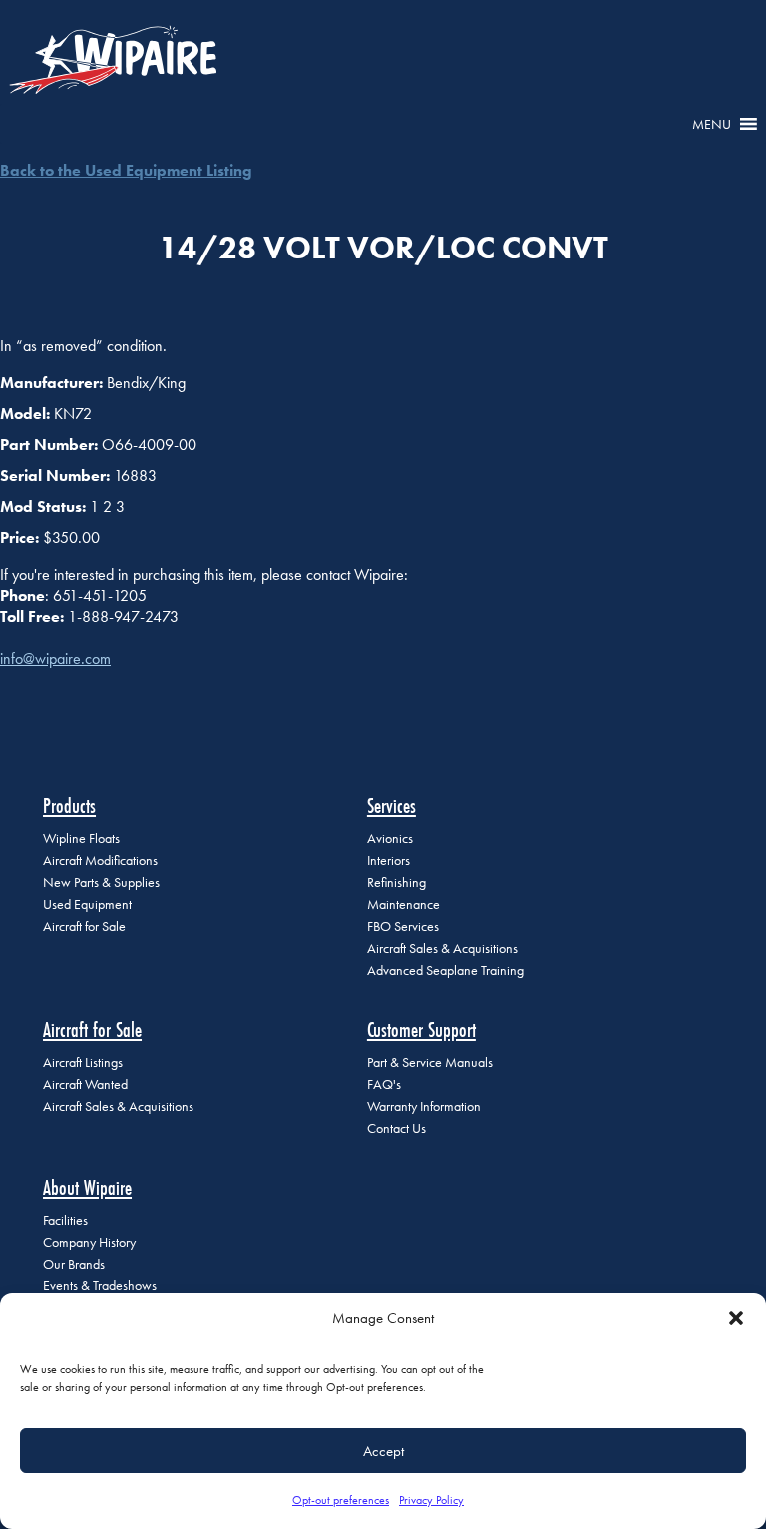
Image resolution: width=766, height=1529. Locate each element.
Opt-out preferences (340, 1500)
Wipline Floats (81, 838)
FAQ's (384, 1084)
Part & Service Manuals (430, 1062)
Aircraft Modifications (100, 860)
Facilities (65, 1220)
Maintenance (403, 904)
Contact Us (396, 1128)
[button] (736, 1318)
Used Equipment (87, 904)
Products (69, 805)
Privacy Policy (431, 1500)
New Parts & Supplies (101, 882)
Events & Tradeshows (100, 1285)
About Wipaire (87, 1187)
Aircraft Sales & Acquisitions (442, 948)
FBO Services (403, 926)
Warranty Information (424, 1106)
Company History (89, 1242)
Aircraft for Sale (84, 926)
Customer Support (421, 1029)
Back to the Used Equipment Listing (126, 170)
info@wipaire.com (55, 658)
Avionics (390, 838)
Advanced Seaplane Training (445, 970)
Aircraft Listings (83, 1062)
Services (391, 805)
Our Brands (74, 1264)
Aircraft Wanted (85, 1084)
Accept (383, 1451)
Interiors (388, 860)
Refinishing (396, 882)
